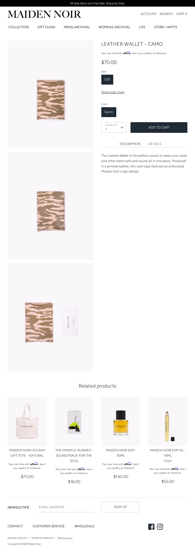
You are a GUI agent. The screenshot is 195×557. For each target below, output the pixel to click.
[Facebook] (151, 527)
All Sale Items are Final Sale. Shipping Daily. (97, 3)
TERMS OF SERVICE (42, 538)
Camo (108, 112)
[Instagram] (160, 527)
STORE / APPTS (165, 27)
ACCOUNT (149, 14)
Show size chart (112, 92)
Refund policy (65, 538)
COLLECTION (18, 27)
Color (104, 104)
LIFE (142, 27)
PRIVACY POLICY (17, 538)
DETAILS (155, 144)
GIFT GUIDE (46, 27)
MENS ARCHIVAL (77, 27)
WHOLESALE (84, 526)
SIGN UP (120, 507)
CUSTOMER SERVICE (48, 526)
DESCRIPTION (130, 144)
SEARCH (166, 14)
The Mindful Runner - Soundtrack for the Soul (74, 455)
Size (103, 71)
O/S (107, 79)
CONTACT (15, 526)
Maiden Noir (34, 544)
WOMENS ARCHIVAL (115, 27)
